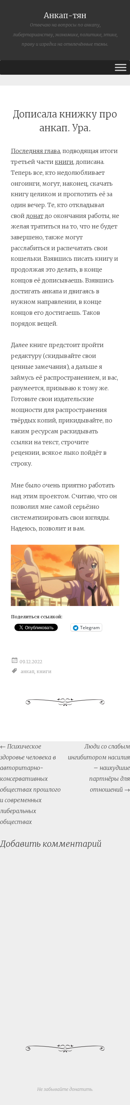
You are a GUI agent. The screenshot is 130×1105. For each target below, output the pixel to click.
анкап (27, 671)
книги (64, 161)
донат (34, 215)
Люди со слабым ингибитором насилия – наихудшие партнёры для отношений (99, 768)
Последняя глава (35, 150)
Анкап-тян (65, 15)
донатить (80, 1089)
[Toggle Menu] (120, 67)
